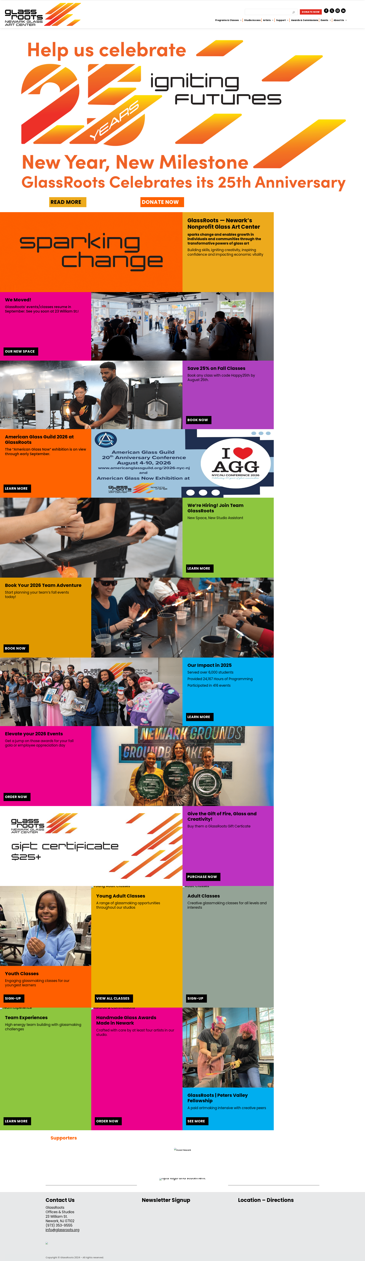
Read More (66, 202)
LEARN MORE (16, 1121)
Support (281, 20)
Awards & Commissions (304, 20)
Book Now (197, 420)
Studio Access (252, 20)
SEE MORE (196, 1121)
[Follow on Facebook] (326, 10)
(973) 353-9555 (59, 1225)
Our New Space (20, 351)
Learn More (16, 488)
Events (324, 20)
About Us (339, 20)
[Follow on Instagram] (337, 10)
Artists (267, 20)
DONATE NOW (311, 12)
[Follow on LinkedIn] (343, 10)
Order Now (16, 796)
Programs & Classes (227, 20)
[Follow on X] (332, 10)
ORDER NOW (107, 1121)
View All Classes (113, 998)
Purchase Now (202, 876)
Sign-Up (13, 998)
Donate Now (160, 202)
